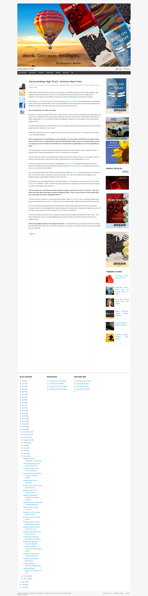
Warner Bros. (33, 87)
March (25, 456)
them (42, 119)
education (66, 73)
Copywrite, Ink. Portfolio (56, 383)
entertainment (78, 85)
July (24, 445)
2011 (23, 421)
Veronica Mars (94, 85)
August (25, 443)
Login (127, 69)
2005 (23, 587)
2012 (23, 418)
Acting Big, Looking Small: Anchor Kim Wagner (122, 301)
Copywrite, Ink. (107, 593)
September (27, 440)
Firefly (86, 85)
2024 (23, 386)
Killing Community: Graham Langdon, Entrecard (122, 313)
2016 (23, 408)
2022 (23, 392)
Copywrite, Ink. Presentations (58, 386)
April (25, 453)
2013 (23, 416)
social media (22, 73)
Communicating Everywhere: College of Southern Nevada (32, 476)
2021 (23, 394)
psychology (49, 73)
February (26, 576)
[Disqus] (59, 271)
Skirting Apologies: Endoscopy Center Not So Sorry (32, 571)
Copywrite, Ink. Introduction (57, 381)
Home (120, 69)
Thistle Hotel (32, 183)
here (53, 186)
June (25, 448)
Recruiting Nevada (72, 101)
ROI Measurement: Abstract (57, 389)
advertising (32, 73)
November (26, 434)
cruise (75, 172)
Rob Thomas (75, 199)
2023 (23, 389)
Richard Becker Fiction (83, 381)
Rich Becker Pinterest (83, 389)
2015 (23, 410)
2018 (23, 402)
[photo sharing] (100, 93)
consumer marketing (66, 85)
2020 (23, 397)
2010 (23, 424)
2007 (23, 582)
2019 (23, 400)
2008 (23, 429)
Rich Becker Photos (82, 386)
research (41, 73)
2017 (23, 405)
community (69, 164)
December (26, 432)
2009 (23, 427)
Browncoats (32, 168)
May (24, 451)
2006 (23, 584)
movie (87, 159)
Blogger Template (22, 594)
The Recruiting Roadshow (45, 101)
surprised (79, 166)
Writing (58, 73)
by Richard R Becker (23, 593)
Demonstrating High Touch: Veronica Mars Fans (55, 81)
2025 (23, 383)
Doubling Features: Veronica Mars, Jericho (122, 337)
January (26, 579)
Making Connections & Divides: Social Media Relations (31, 497)
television (49, 201)
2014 (23, 413)
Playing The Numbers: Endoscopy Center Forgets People (32, 549)
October (26, 437)
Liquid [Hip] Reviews (82, 383)
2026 (23, 381)
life (72, 73)
